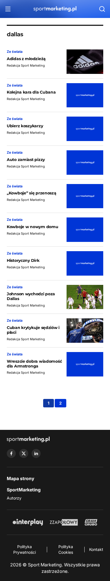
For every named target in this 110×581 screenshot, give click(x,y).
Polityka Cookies (65, 549)
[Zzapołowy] (64, 522)
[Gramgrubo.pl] (91, 522)
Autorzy (14, 498)
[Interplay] (28, 522)
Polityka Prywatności (24, 549)
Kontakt (96, 549)
